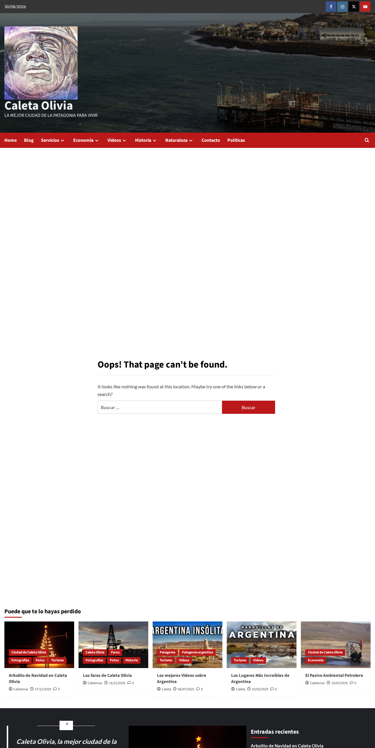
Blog (29, 140)
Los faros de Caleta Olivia (107, 675)
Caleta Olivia (38, 106)
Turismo (57, 660)
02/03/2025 (260, 689)
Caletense (20, 689)
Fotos (40, 660)
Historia (143, 140)
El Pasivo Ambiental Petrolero (334, 675)
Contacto (211, 140)
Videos (114, 140)
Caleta (166, 689)
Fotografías (20, 660)
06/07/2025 (186, 689)
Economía (83, 140)
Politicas (236, 140)
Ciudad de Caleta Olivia (28, 652)
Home (10, 140)
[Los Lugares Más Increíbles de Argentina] (261, 644)
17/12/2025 (43, 689)
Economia (315, 660)
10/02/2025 (339, 683)
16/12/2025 (117, 683)
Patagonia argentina (197, 652)
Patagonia (167, 652)
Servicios (50, 140)
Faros (115, 652)
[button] (367, 140)
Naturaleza (176, 140)
